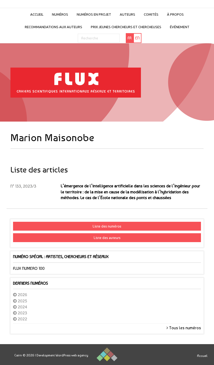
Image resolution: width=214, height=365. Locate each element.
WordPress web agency (72, 355)
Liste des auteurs (107, 238)
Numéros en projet (94, 14)
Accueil (36, 14)
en (137, 37)
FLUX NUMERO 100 (29, 268)
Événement (179, 27)
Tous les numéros (184, 327)
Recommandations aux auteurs (53, 27)
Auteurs (127, 14)
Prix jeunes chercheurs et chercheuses (126, 27)
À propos (175, 14)
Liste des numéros (107, 226)
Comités (151, 14)
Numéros (60, 14)
